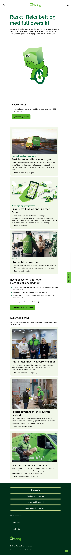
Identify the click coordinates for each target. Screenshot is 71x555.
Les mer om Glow (20, 226)
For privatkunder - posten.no (35, 508)
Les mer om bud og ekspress (24, 173)
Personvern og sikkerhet (18, 550)
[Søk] (4, 5)
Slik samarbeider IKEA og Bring (25, 373)
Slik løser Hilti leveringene (24, 426)
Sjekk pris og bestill (21, 117)
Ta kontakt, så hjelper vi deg (22, 307)
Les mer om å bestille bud (23, 271)
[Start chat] (66, 550)
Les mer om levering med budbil (26, 476)
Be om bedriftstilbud (36, 502)
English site (35, 490)
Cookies (29, 550)
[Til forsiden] (35, 5)
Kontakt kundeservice (35, 496)
